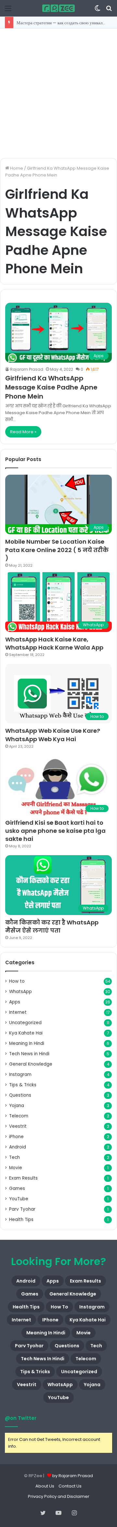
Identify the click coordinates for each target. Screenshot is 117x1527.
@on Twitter (20, 1418)
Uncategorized (25, 1023)
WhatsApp (20, 992)
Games (17, 1188)
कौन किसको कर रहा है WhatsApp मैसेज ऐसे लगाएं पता (51, 926)
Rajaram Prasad (26, 369)
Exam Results (23, 1178)
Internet (18, 1012)
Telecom (18, 1116)
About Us (44, 1486)
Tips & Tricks (22, 1085)
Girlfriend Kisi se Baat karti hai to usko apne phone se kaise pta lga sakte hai (55, 831)
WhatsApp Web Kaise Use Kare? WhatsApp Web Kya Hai (52, 735)
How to (17, 981)
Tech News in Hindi (29, 1054)
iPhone (16, 1137)
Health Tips (21, 1219)
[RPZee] (58, 8)
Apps (14, 1002)
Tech (14, 1157)
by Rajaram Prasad (72, 1476)
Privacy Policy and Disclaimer (58, 1496)
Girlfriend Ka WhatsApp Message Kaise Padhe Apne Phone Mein (51, 387)
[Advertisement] (58, 93)
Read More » (23, 432)
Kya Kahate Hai (26, 1033)
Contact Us (70, 1486)
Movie (15, 1168)
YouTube (18, 1199)
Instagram (20, 1074)
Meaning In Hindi (26, 1043)
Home (16, 168)
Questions (20, 1095)
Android (17, 1147)
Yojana (16, 1106)
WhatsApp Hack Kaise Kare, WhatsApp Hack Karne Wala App (54, 643)
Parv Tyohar (22, 1209)
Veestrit (18, 1126)
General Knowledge (30, 1064)
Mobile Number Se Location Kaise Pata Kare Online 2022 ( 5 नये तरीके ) (57, 549)
